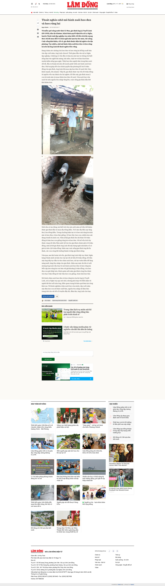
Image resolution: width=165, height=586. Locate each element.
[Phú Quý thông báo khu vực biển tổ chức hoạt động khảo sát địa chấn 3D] (68, 467)
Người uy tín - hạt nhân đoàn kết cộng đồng (93, 503)
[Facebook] (117, 551)
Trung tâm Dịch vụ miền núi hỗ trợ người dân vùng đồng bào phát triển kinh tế (77, 312)
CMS (120, 584)
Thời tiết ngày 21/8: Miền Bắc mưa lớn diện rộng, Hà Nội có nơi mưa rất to (41, 504)
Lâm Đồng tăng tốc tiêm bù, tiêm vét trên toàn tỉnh (92, 452)
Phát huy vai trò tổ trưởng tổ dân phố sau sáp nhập (122, 423)
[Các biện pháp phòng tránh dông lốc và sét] (42, 467)
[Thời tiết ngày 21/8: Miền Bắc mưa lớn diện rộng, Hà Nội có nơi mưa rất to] (42, 492)
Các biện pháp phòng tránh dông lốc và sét (42, 477)
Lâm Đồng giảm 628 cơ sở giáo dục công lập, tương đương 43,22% (42, 453)
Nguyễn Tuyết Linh (73, 300)
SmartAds (47, 341)
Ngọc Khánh (45, 27)
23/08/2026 (49, 4)
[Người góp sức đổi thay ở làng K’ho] (68, 492)
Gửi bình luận (48, 359)
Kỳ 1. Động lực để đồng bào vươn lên (73, 317)
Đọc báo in (35, 7)
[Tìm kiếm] (39, 4)
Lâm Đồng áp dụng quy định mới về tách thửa (121, 416)
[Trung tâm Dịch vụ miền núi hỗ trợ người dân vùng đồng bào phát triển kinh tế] (52, 315)
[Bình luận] (38, 33)
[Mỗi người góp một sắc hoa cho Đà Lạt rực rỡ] (68, 441)
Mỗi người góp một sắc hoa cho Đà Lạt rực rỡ (68, 452)
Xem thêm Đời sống (38, 404)
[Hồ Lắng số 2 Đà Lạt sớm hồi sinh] (42, 518)
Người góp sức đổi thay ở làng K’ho (67, 503)
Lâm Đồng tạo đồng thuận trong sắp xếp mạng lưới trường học (122, 430)
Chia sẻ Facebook (48, 296)
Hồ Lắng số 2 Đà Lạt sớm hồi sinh (41, 529)
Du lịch (90, 12)
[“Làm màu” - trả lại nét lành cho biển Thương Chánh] (94, 415)
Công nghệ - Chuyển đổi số (106, 12)
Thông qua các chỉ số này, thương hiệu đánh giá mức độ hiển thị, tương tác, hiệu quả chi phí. (81, 372)
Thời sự (46, 12)
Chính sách (95, 12)
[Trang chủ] (32, 12)
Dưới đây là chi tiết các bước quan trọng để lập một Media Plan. (77, 333)
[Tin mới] (36, 4)
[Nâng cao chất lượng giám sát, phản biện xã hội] (68, 415)
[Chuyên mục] (32, 4)
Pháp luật (62, 12)
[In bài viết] (38, 36)
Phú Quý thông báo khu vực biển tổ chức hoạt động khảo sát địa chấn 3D (68, 478)
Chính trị (41, 12)
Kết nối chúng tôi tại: (100, 551)
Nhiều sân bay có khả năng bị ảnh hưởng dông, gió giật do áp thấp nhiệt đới (93, 478)
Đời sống (56, 12)
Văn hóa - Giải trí (82, 12)
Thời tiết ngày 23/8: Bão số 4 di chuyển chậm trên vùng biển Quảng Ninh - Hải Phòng (42, 427)
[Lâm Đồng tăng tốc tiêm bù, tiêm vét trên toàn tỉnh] (94, 441)
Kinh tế (51, 12)
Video (115, 12)
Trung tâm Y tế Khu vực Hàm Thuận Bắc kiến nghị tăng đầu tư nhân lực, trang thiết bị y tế (67, 530)
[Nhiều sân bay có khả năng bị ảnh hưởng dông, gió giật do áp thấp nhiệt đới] (94, 467)
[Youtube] (113, 551)
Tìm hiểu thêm (87, 341)
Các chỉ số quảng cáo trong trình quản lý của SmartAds (80, 368)
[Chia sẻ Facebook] (38, 29)
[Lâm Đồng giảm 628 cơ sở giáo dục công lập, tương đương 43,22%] (42, 441)
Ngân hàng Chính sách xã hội (59, 300)
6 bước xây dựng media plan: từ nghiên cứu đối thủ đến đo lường (78, 328)
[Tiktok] (109, 551)
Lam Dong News (130, 7)
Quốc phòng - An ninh (71, 12)
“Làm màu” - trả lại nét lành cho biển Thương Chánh (92, 426)
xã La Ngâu (47, 300)
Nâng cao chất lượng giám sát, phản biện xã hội (68, 426)
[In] (57, 296)
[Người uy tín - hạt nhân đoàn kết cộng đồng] (94, 492)
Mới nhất (35, 12)
